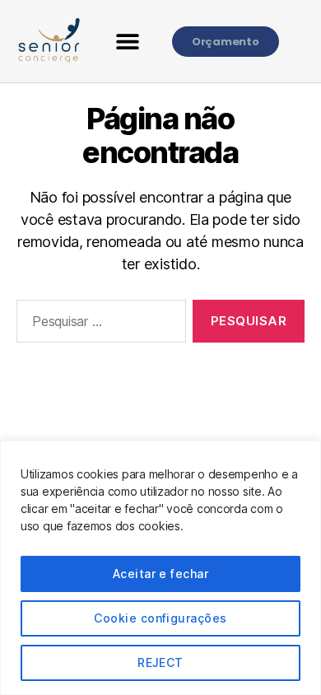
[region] (160, 568)
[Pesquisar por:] (98, 324)
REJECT (160, 662)
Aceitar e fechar (160, 574)
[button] (128, 41)
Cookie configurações (160, 618)
